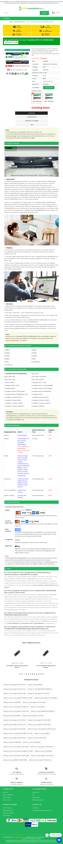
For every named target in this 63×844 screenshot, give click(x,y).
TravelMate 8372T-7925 (11, 385)
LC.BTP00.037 (8, 365)
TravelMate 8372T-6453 (39, 382)
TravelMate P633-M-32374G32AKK (42, 388)
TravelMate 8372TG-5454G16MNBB (42, 385)
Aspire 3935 (35, 374)
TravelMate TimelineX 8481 (12, 400)
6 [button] (30, 674)
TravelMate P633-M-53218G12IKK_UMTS (16, 394)
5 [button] (28, 674)
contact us (17, 328)
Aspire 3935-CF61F (9, 379)
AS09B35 (34, 350)
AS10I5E (6, 362)
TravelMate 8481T (9, 388)
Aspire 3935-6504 (9, 376)
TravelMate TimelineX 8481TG (41, 400)
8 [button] (34, 674)
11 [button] (41, 674)
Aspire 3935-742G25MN (39, 376)
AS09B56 (7, 356)
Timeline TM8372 (9, 382)
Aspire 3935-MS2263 (38, 379)
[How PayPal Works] (31, 824)
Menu (7, 18)
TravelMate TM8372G (38, 406)
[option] (17, 58)
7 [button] (32, 674)
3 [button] (24, 674)
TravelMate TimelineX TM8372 (13, 403)
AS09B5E (6, 359)
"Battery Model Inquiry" (13, 340)
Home (11, 22)
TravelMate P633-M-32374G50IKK (14, 391)
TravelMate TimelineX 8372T (40, 397)
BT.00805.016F (36, 362)
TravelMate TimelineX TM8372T (41, 403)
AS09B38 (7, 353)
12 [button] (43, 674)
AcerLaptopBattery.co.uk (18, 837)
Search (44, 13)
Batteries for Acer (20, 22)
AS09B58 (34, 356)
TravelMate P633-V (37, 394)
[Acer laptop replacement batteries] (31, 8)
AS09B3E (34, 353)
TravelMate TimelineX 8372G (13, 397)
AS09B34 (7, 350)
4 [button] (26, 674)
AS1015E (34, 359)
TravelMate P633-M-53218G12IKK (41, 391)
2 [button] (21, 674)
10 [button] (38, 674)
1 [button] (19, 674)
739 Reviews (43, 58)
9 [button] (36, 674)
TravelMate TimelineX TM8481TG (14, 406)
